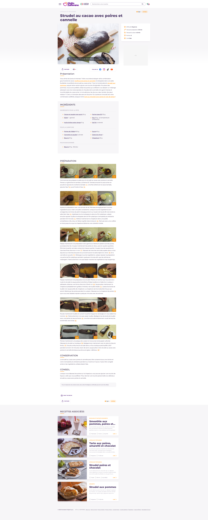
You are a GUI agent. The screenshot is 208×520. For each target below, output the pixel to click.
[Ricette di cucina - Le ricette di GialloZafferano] (148, 4)
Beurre (66, 138)
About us (88, 509)
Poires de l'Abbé (69, 131)
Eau (93, 117)
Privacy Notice (101, 509)
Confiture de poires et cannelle (85, 81)
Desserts (92, 484)
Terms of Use (94, 509)
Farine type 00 (97, 114)
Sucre (94, 131)
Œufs (66, 117)
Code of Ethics (137, 509)
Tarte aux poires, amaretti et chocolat (102, 444)
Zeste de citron (97, 135)
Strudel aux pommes (102, 487)
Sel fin (94, 122)
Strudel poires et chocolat (100, 466)
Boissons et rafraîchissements (98, 418)
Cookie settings (124, 509)
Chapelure (95, 138)
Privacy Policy (108, 509)
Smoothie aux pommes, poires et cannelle (101, 422)
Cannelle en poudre (70, 135)
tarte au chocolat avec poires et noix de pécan (99, 97)
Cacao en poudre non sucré (73, 114)
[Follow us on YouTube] (112, 69)
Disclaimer (130, 509)
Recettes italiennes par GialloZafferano (76, 4)
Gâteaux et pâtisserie (68, 11)
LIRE (114, 433)
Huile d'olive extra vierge (72, 122)
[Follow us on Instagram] (104, 69)
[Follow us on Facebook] (100, 69)
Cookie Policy (116, 509)
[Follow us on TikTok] (108, 69)
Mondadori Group (146, 509)
